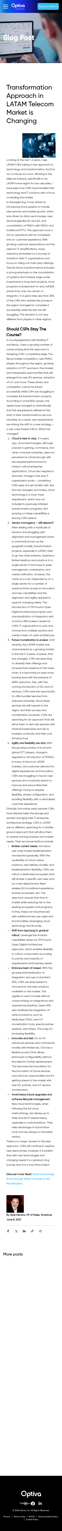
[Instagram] (26, 1504)
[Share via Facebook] (8, 1231)
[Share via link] (32, 1231)
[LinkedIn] (40, 1504)
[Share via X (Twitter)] (16, 1231)
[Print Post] (40, 1231)
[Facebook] (33, 1504)
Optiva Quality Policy (48, 1517)
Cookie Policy (31, 1520)
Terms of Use (19, 1517)
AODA (31, 1517)
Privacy (7, 1517)
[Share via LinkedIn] (24, 1231)
